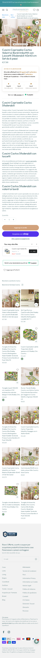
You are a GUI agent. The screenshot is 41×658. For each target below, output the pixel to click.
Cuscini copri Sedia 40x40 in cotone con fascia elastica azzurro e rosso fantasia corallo (20, 249)
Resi (24, 575)
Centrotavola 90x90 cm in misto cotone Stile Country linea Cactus (29, 470)
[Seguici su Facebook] (3, 632)
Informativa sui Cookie (30, 582)
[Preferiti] (34, 10)
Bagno (4, 578)
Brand (4, 596)
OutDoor (5, 585)
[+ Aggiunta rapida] (17, 305)
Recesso (25, 611)
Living (4, 574)
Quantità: (5, 215)
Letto (4, 571)
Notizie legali (27, 585)
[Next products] (36, 244)
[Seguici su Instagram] (8, 632)
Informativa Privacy (29, 578)
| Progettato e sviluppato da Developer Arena (22, 652)
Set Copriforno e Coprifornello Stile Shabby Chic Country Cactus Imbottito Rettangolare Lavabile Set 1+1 (29, 314)
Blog (3, 600)
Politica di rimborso (29, 589)
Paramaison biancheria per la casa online (14, 648)
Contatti (25, 596)
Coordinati (5, 582)
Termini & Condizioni (29, 571)
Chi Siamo (26, 600)
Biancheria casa (5, 16)
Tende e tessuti (7, 589)
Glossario (26, 607)
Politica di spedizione (30, 593)
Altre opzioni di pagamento (20, 239)
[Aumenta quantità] (13, 219)
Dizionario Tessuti (28, 604)
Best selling (13, 16)
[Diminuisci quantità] (4, 219)
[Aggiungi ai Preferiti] (17, 291)
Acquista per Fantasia (9, 593)
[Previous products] (32, 244)
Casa (4, 567)
